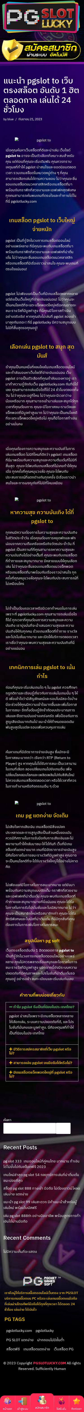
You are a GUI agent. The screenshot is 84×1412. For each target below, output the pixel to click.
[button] (42, 1007)
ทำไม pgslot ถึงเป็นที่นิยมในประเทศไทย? (43, 1007)
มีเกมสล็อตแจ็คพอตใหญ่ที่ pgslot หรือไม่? (40, 1075)
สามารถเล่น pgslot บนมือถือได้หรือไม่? (42, 1063)
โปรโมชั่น (61, 1408)
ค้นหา (7, 1120)
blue (10, 119)
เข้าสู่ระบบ (22, 1408)
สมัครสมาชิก (42, 1407)
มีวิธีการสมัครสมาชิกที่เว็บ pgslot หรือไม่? (40, 1051)
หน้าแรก (7, 1408)
